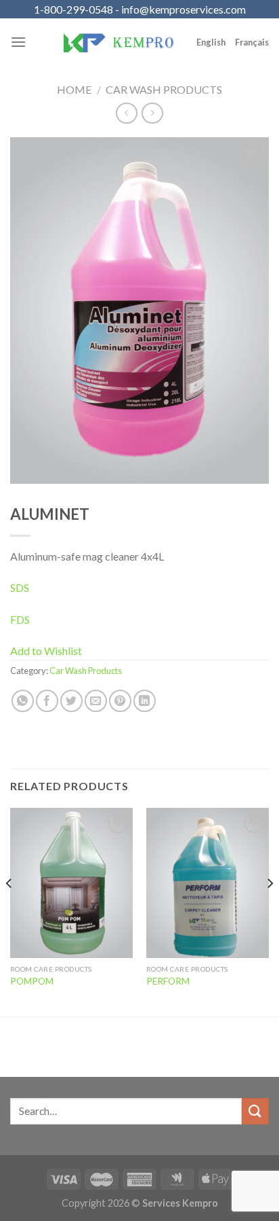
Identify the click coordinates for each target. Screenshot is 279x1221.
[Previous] (9, 910)
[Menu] (18, 41)
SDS (19, 587)
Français (252, 42)
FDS (20, 619)
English (211, 42)
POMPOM (31, 981)
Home (74, 89)
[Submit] (255, 1111)
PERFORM (168, 981)
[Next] (269, 910)
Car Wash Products (164, 89)
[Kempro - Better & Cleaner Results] (118, 42)
